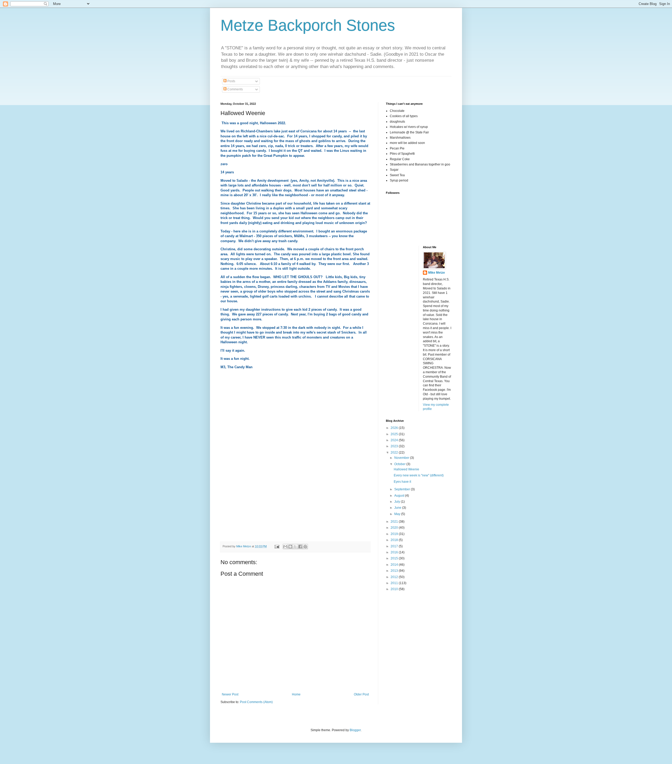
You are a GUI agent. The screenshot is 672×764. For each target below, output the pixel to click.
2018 (395, 540)
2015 (395, 558)
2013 (395, 571)
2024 (395, 440)
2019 (395, 534)
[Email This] (285, 546)
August (399, 495)
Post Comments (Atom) (256, 702)
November (402, 458)
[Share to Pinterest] (305, 546)
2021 (395, 521)
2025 (395, 434)
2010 (395, 589)
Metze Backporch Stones (307, 25)
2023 (395, 446)
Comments (235, 89)
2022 (395, 452)
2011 (395, 583)
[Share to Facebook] (300, 546)
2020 (395, 527)
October (400, 464)
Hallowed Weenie (406, 469)
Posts (231, 81)
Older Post (361, 694)
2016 (395, 552)
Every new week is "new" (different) (419, 475)
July (397, 501)
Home (296, 694)
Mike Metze (436, 272)
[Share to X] (295, 546)
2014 (395, 564)
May (397, 514)
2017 (395, 546)
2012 (395, 577)
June (398, 508)
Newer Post (230, 694)
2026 (395, 428)
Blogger (355, 730)
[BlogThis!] (290, 546)
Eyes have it (402, 482)
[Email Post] (276, 546)
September (402, 489)
